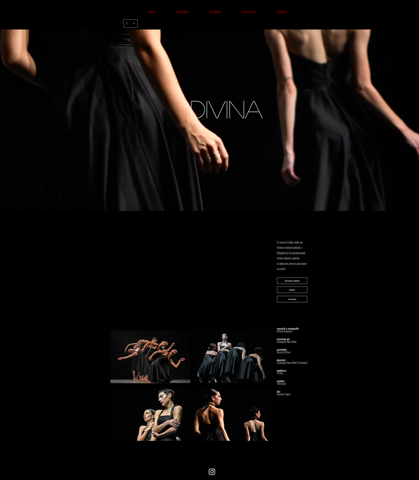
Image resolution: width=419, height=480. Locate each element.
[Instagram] (211, 471)
